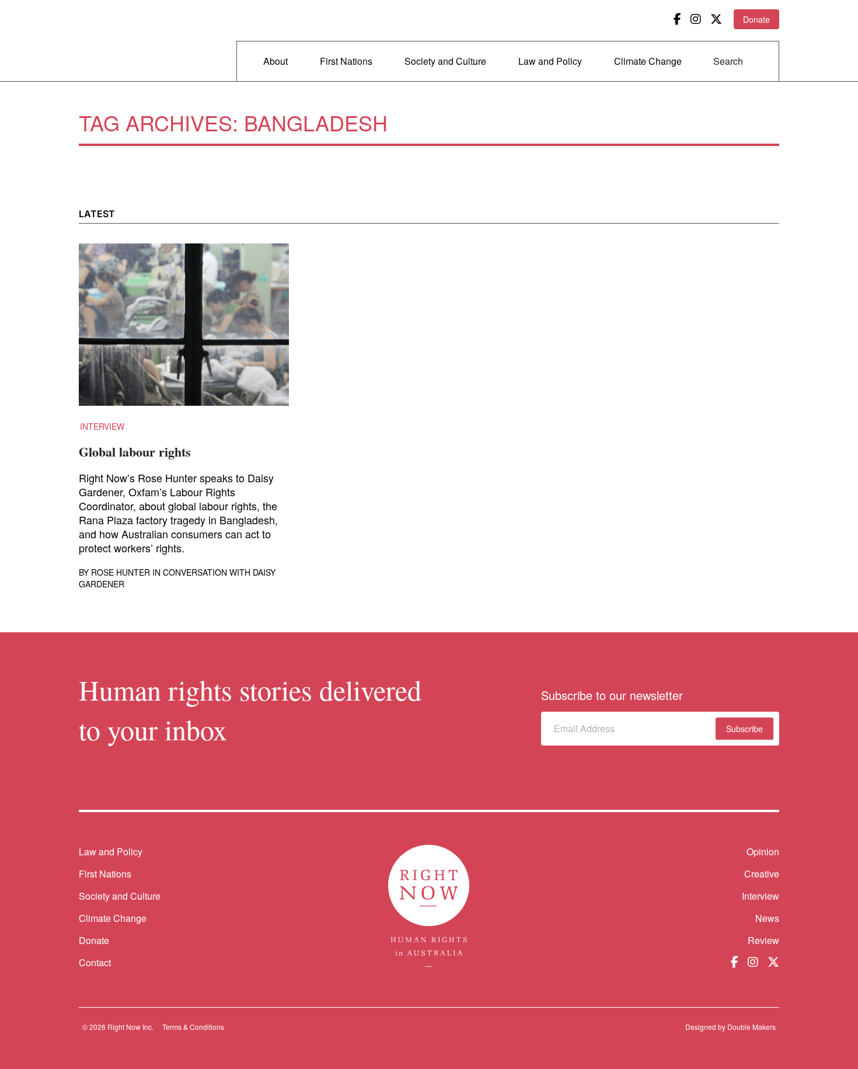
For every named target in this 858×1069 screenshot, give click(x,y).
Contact (95, 962)
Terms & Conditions (193, 1027)
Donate (756, 19)
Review (763, 940)
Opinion (763, 851)
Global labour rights (135, 451)
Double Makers (751, 1027)
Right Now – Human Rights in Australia (124, 41)
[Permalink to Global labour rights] (184, 331)
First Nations (346, 61)
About (275, 61)
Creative (761, 873)
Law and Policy (550, 61)
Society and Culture (445, 61)
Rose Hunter (120, 572)
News (767, 918)
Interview (102, 426)
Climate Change (648, 61)
